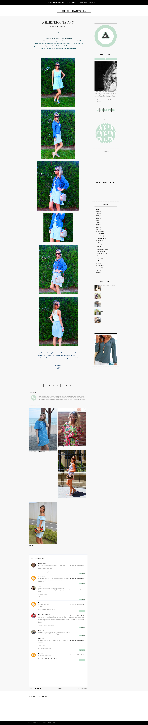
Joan (39, 586)
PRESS (64, 2)
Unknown (40, 602)
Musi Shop (41, 638)
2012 (97, 270)
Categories (57, 2)
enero (99, 267)
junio (99, 245)
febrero (100, 265)
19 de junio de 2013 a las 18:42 (77, 654)
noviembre (101, 233)
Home (50, 2)
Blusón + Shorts (62, 446)
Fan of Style (41, 630)
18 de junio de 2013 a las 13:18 (77, 615)
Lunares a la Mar (102, 253)
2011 (97, 273)
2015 (97, 225)
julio (99, 242)
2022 (97, 209)
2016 (97, 222)
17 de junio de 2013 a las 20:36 (77, 588)
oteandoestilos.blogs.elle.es (50, 658)
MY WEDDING (83, 2)
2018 (97, 218)
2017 (97, 220)
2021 (97, 211)
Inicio (60, 688)
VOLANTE (32, 545)
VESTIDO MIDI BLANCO (108, 286)
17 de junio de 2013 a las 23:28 (77, 604)
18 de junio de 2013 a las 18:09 (77, 632)
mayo (99, 258)
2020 (97, 213)
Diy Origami (101, 251)
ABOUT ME (75, 2)
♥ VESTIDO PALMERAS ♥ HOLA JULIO (39, 451)
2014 (97, 227)
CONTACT (92, 2)
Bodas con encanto (106, 294)
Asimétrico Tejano (58, 22)
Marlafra (53, 26)
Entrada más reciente (35, 688)
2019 (97, 216)
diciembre (101, 231)
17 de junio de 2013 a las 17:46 (77, 565)
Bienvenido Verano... (63, 499)
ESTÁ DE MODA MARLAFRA (46, 722)
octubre (100, 236)
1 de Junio (100, 256)
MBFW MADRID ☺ (106, 318)
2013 (97, 229)
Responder (82, 573)
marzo (100, 263)
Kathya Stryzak (42, 563)
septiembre (101, 238)
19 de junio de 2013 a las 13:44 (77, 640)
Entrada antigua (82, 688)
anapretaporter (41, 576)
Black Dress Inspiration (44, 614)
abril (99, 261)
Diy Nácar (100, 247)
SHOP (69, 2)
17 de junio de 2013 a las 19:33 (77, 578)
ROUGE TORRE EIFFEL (107, 302)
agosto (100, 240)
